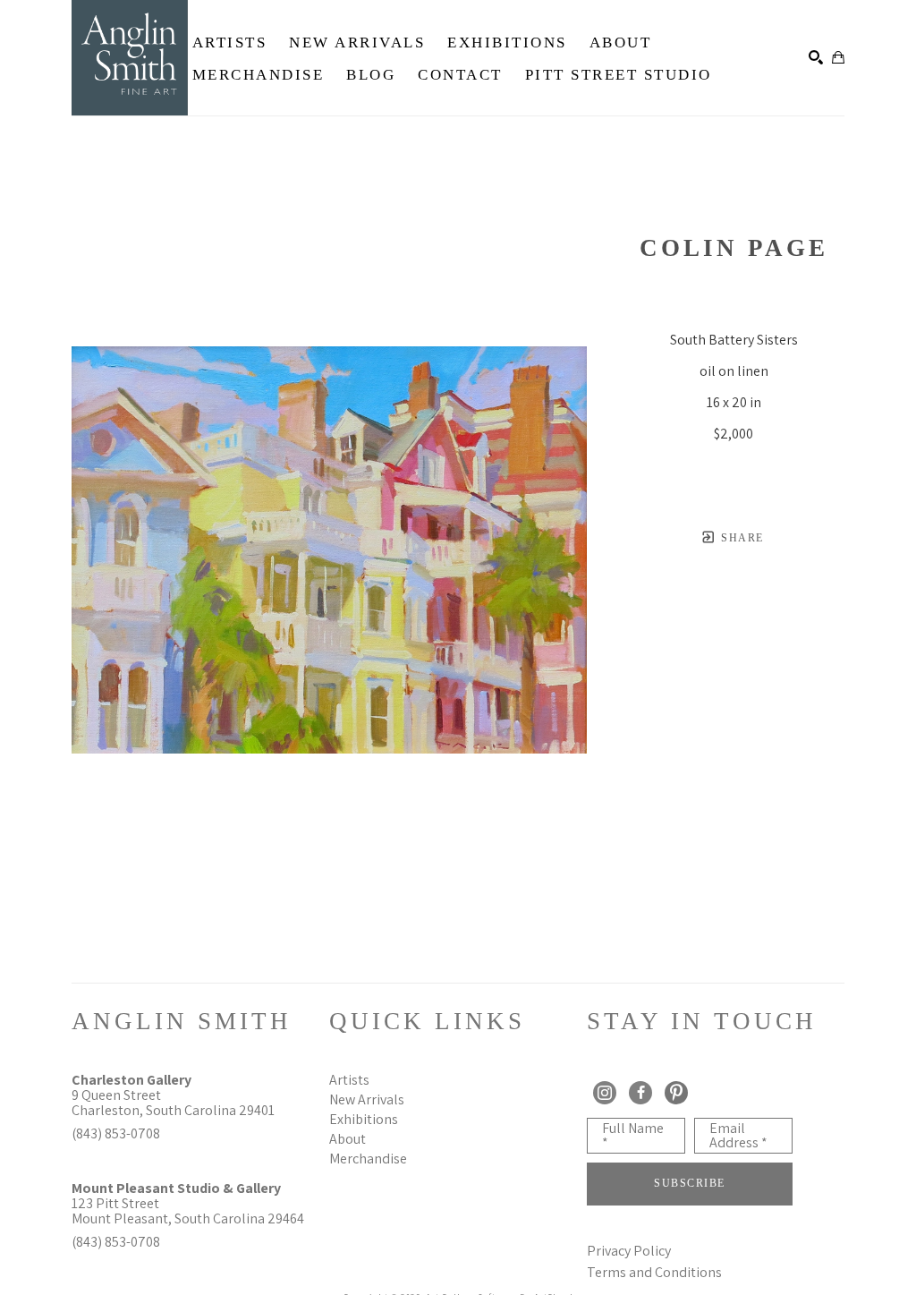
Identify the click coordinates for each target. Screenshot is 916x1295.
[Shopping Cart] (838, 57)
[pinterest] (676, 1092)
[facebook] (640, 1092)
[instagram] (604, 1092)
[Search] (816, 57)
